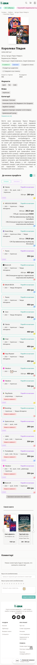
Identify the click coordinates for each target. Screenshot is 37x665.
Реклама (22, 631)
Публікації (5, 628)
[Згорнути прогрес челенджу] (14, 661)
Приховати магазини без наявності (18, 497)
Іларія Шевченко (29, 61)
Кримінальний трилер (9, 113)
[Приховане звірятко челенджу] (31, 647)
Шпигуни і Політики (9, 100)
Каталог (4, 625)
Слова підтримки (25, 628)
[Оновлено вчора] (34, 226)
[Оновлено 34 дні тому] (34, 416)
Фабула (10, 12)
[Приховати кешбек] (31, 175)
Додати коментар (28, 597)
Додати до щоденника (11, 68)
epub (4, 85)
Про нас (22, 625)
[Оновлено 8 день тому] (34, 279)
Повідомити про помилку (12, 71)
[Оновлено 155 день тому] (34, 446)
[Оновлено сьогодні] (34, 246)
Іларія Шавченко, (17, 61)
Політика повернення (26, 649)
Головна (3, 12)
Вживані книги (6, 631)
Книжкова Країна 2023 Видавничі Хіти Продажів (18, 103)
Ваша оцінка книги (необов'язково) (12, 581)
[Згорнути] (34, 175)
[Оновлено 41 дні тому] (34, 492)
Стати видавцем (25, 634)
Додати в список (28, 65)
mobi (14, 85)
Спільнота (5, 634)
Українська (6, 92)
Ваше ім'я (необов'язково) (9, 574)
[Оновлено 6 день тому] (34, 198)
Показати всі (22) (6, 116)
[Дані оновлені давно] (34, 388)
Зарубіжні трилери (8, 106)
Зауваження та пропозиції (24, 638)
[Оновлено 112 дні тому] (34, 478)
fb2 (10, 85)
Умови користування (26, 646)
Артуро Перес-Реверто (22, 12)
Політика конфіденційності (25, 653)
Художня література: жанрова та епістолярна (17, 110)
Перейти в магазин (27, 187)
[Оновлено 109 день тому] (34, 375)
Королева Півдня (8, 14)
